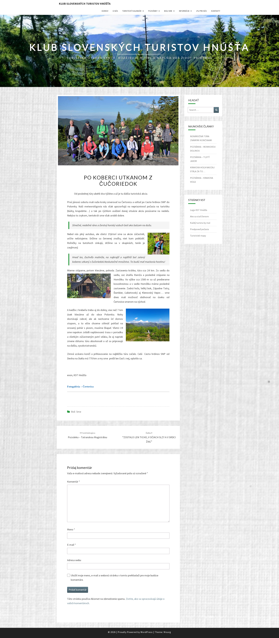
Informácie (184, 11)
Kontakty (215, 11)
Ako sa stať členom (199, 216)
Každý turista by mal (200, 222)
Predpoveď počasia (199, 229)
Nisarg (167, 632)
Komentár (73, 481)
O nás (115, 11)
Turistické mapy (198, 235)
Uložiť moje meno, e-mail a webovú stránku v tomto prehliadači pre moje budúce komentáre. (114, 578)
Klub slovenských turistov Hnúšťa (84, 3)
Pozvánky (153, 11)
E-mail (71, 544)
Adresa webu (74, 560)
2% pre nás (201, 11)
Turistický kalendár (131, 11)
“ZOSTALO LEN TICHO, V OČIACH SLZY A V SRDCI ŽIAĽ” (149, 437)
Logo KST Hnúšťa (198, 210)
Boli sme (168, 11)
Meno (71, 529)
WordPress (147, 632)
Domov (105, 11)
